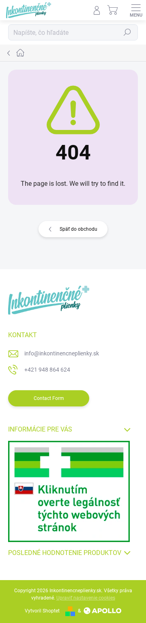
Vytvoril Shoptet (42, 611)
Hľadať (127, 32)
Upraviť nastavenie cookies (85, 598)
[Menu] (136, 10)
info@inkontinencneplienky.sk (61, 353)
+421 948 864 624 (47, 369)
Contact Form (49, 398)
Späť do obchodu (78, 229)
